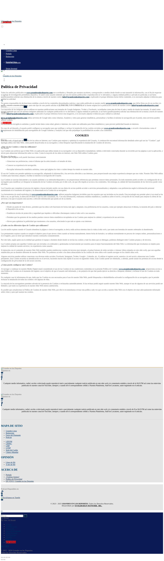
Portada (9, 45)
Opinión (9, 537)
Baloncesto (10, 433)
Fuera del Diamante (13, 435)
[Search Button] (25, 106)
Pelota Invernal (11, 533)
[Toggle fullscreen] (7, 557)
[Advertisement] (44, 27)
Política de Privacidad (14, 479)
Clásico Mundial (12, 452)
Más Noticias (11, 535)
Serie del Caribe (12, 450)
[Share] (4, 557)
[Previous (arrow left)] (2, 559)
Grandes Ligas (11, 62)
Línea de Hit (10, 462)
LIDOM (9, 441)
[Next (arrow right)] (4, 559)
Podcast (9, 437)
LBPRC (9, 444)
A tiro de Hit (10, 465)
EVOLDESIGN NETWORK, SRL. (88, 506)
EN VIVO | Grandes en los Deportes (20, 481)
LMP (8, 446)
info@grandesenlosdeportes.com (76, 97)
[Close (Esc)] (2, 557)
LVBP (8, 448)
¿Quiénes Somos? (12, 477)
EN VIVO (7, 123)
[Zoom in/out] (9, 557)
